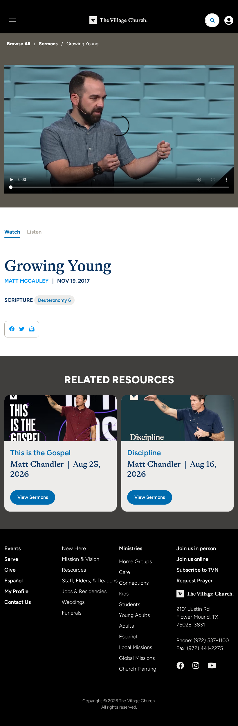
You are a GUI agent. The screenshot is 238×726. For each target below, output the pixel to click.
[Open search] (212, 20)
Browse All (18, 43)
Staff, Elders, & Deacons (90, 580)
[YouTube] (211, 666)
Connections (134, 583)
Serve (11, 559)
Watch (12, 232)
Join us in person (196, 548)
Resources (74, 570)
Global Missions (137, 658)
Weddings (73, 602)
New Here (74, 548)
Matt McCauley (26, 281)
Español (13, 580)
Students (129, 604)
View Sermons (32, 497)
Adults (126, 626)
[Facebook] (180, 666)
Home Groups (135, 561)
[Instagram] (196, 666)
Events (12, 548)
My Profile (16, 591)
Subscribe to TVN (197, 570)
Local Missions (135, 647)
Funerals (71, 613)
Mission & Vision (80, 559)
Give (10, 570)
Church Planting (137, 669)
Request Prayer (194, 580)
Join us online (192, 559)
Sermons (48, 43)
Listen (34, 232)
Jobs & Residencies (84, 591)
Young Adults (134, 615)
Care (124, 572)
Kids (124, 593)
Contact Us (17, 602)
